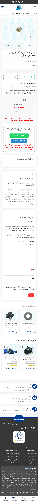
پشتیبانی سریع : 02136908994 (12, 424)
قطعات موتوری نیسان (30, 363)
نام (32, 269)
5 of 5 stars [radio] (18, 241)
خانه (35, 14)
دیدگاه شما (30, 245)
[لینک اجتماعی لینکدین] (16, 2)
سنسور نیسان (16, 14)
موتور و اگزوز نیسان (30, 361)
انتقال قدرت (14, 327)
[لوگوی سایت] (19, 7)
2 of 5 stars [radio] (23, 241)
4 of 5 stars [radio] (20, 241)
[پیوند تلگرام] (13, 2)
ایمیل (32, 278)
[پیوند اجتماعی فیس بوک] (25, 2)
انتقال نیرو (8, 327)
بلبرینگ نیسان (31, 327)
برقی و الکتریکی (27, 14)
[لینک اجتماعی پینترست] (19, 2)
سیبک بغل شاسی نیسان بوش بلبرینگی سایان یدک (10, 324)
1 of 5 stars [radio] (24, 241)
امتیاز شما (31, 241)
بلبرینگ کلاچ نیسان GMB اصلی (28, 324)
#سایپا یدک (26, 90)
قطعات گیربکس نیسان (11, 363)
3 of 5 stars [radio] (21, 241)
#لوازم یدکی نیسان (15, 90)
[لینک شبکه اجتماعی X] (22, 2)
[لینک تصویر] (19, 437)
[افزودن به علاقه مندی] (22, 312)
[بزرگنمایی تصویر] (30, 37)
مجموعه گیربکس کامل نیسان (11, 358)
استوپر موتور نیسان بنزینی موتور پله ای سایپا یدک (28, 359)
